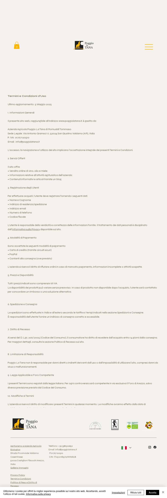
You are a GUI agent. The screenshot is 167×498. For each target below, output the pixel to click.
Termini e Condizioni (20, 478)
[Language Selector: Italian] (126, 447)
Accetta (152, 492)
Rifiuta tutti (135, 492)
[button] (17, 45)
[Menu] (149, 47)
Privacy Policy (17, 475)
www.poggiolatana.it (70, 120)
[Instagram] (150, 447)
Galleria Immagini (19, 467)
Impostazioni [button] (118, 492)
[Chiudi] (163, 492)
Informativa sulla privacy (38, 494)
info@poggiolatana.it (28, 141)
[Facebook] (155, 447)
